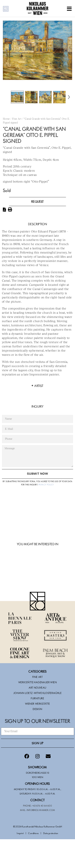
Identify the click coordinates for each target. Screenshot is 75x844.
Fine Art (16, 119)
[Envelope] (48, 756)
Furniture (37, 698)
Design (37, 709)
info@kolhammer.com (41, 810)
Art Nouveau (37, 687)
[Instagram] (37, 756)
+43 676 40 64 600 (42, 805)
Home (6, 119)
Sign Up (37, 743)
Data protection (50, 833)
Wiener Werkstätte (37, 703)
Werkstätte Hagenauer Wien (37, 682)
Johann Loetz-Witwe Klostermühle (37, 693)
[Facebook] (27, 756)
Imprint (20, 833)
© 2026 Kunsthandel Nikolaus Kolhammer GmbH (37, 826)
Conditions (33, 833)
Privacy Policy (46, 484)
